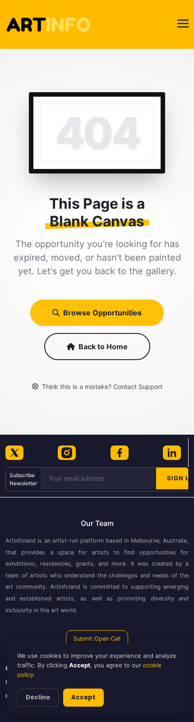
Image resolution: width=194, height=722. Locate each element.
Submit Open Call (97, 638)
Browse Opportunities (102, 312)
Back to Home (103, 346)
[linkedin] (172, 452)
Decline (38, 697)
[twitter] (14, 452)
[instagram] (67, 452)
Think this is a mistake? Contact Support (102, 386)
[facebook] (120, 452)
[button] (183, 24)
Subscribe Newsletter (23, 479)
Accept (83, 697)
